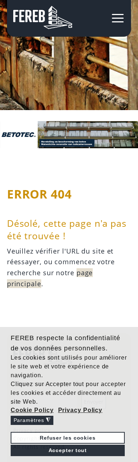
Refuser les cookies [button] (68, 438)
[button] (33, 410)
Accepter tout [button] (68, 450)
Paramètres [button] (32, 420)
